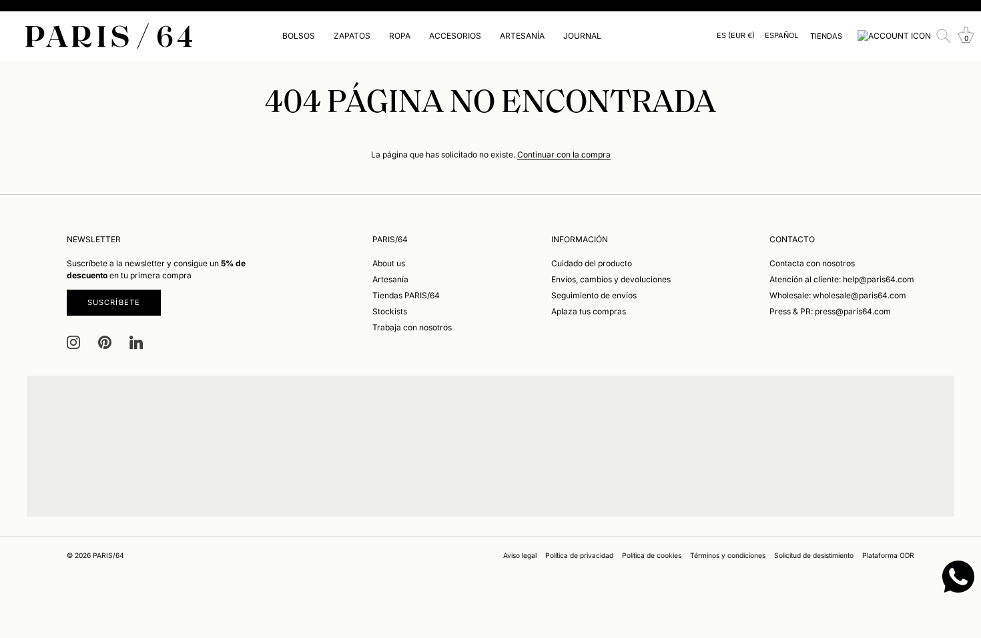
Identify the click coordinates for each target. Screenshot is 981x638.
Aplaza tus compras (588, 311)
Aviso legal (520, 555)
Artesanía (390, 279)
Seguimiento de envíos (594, 295)
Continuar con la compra (564, 154)
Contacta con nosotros (812, 263)
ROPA (399, 36)
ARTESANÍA (522, 36)
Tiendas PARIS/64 (406, 295)
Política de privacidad (579, 555)
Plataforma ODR (888, 555)
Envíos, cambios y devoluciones (611, 279)
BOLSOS (298, 36)
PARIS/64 (108, 555)
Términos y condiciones (727, 555)
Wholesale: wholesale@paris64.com (837, 295)
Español (781, 35)
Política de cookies (651, 555)
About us (388, 263)
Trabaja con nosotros (412, 327)
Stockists (389, 311)
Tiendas (826, 36)
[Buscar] (943, 36)
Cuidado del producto (591, 263)
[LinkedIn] (136, 342)
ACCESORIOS (455, 36)
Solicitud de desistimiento (814, 555)
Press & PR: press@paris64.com (830, 311)
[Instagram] (73, 342)
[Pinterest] (104, 342)
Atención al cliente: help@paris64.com (841, 279)
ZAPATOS (352, 36)
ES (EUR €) (736, 35)
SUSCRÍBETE (113, 302)
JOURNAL (582, 36)
